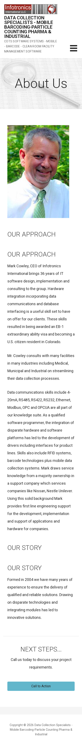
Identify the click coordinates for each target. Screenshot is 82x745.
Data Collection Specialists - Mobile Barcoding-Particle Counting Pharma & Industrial (28, 27)
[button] (41, 686)
